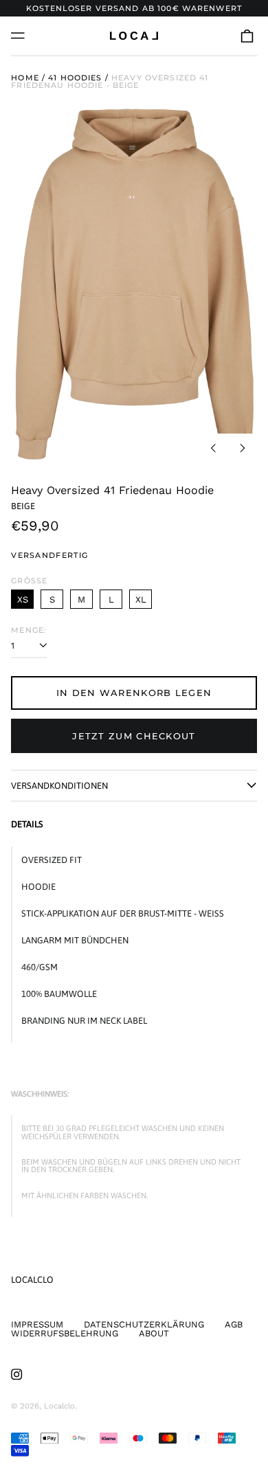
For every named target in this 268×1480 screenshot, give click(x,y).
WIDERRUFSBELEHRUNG (64, 1333)
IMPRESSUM (37, 1324)
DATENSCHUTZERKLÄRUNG (144, 1324)
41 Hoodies (75, 77)
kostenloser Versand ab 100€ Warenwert (134, 8)
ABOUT (154, 1333)
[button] (247, 35)
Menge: (29, 630)
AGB (234, 1324)
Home (25, 77)
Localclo (32, 1280)
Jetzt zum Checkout (133, 735)
